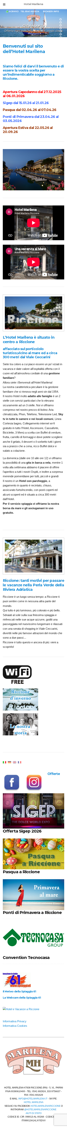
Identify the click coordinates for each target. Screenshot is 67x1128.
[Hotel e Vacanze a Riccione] (21, 1009)
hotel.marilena (33, 1102)
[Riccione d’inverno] (22, 699)
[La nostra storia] (22, 724)
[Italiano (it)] (4, 762)
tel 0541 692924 (29, 11)
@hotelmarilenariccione (40, 1109)
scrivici (14, 11)
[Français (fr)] (19, 762)
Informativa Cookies (15, 1025)
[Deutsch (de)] (9, 762)
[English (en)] (14, 762)
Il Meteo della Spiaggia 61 (19, 991)
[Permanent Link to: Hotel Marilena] (33, 312)
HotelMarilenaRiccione (45, 1106)
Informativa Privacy (14, 1021)
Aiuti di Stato (34, 1113)
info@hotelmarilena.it (32, 1098)
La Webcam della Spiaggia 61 (22, 997)
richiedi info (51, 11)
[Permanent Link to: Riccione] (33, 555)
